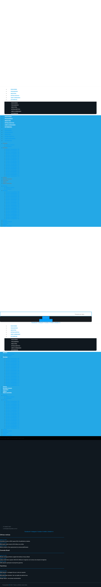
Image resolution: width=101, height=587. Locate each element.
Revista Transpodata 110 (12, 176)
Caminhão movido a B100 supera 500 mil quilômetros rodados (15, 541)
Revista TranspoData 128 (12, 149)
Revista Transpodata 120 (12, 161)
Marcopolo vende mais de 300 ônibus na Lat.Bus (12, 544)
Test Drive (5, 180)
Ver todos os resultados (45, 320)
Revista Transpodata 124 (12, 155)
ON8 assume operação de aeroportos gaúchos (11, 562)
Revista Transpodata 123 (12, 156)
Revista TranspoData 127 (12, 150)
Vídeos (5, 182)
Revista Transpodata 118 (12, 164)
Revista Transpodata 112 (12, 173)
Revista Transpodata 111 (12, 174)
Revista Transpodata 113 (12, 171)
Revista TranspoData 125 (12, 153)
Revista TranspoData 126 (12, 152)
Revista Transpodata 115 (12, 168)
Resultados (45, 317)
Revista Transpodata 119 (12, 162)
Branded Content (7, 179)
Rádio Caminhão (7, 183)
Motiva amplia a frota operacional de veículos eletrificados (14, 547)
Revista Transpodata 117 (12, 165)
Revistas (5, 147)
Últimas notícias (10, 145)
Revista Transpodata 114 (12, 170)
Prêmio (5, 177)
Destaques (9, 146)
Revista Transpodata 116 (12, 167)
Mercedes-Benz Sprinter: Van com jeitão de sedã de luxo (14, 575)
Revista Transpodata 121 (12, 159)
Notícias (5, 143)
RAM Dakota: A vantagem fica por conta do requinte (13, 572)
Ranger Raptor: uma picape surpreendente (10, 578)
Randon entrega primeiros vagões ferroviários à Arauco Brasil (15, 556)
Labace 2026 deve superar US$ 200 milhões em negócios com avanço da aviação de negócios (23, 559)
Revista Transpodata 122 (12, 158)
